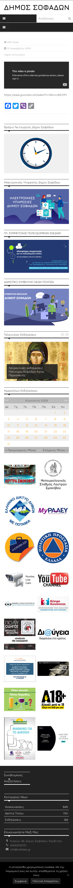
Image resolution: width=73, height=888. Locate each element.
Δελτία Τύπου (36, 813)
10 (8, 425)
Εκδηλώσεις (36, 819)
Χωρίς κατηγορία (14, 54)
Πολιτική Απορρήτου (45, 881)
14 (46, 425)
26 (27, 437)
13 (36, 425)
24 (8, 437)
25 (17, 437)
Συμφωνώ (21, 881)
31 (8, 444)
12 (27, 425)
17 (9, 431)
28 (45, 437)
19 (26, 431)
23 (64, 431)
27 (36, 437)
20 (36, 431)
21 (45, 431)
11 (18, 425)
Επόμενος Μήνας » (55, 450)
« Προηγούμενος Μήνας (20, 450)
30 (64, 437)
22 (55, 431)
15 (55, 425)
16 (64, 425)
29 (55, 437)
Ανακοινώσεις (36, 806)
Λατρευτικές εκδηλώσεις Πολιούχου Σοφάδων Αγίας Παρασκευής (26, 371)
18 (17, 431)
